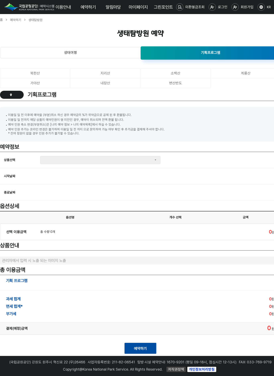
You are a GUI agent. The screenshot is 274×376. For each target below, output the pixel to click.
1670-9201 (175, 362)
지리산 (105, 73)
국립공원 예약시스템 (29, 7)
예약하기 (88, 7)
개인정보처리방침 (202, 369)
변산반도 (175, 83)
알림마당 (113, 7)
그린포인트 (163, 7)
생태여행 (70, 52)
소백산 (175, 73)
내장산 (105, 83)
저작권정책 (176, 369)
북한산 (35, 73)
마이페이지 (138, 7)
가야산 (35, 83)
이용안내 (63, 7)
